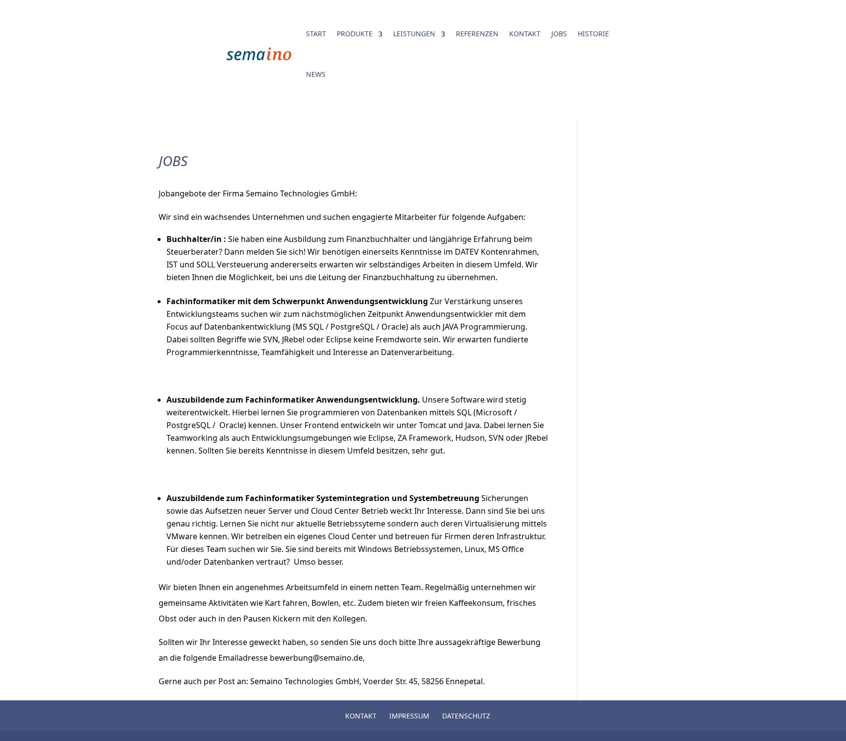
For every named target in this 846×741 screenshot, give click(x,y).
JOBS (559, 33)
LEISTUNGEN (414, 33)
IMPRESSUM (409, 715)
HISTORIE (593, 33)
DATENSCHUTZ (466, 715)
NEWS (316, 74)
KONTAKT (524, 33)
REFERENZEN (477, 33)
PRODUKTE (355, 33)
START (316, 33)
